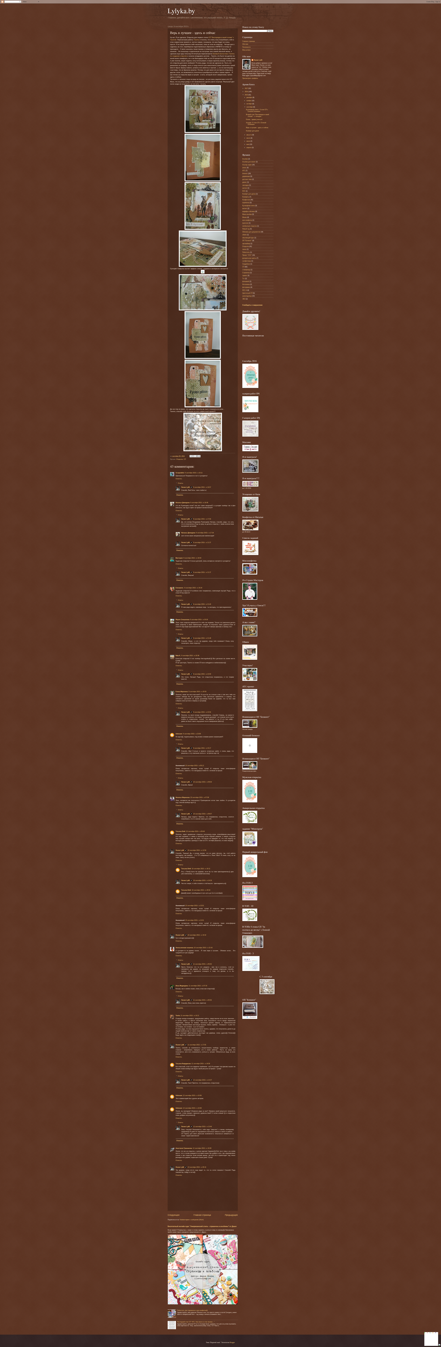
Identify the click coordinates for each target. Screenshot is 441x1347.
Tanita (178, 1015)
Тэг (243, 278)
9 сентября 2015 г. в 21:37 (202, 542)
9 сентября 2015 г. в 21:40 (202, 604)
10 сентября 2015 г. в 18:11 (201, 868)
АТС (243, 170)
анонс (244, 167)
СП (185, 459)
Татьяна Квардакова (183, 1063)
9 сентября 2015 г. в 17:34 (205, 533)
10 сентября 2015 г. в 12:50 (197, 850)
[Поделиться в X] (195, 456)
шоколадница (247, 296)
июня (248, 141)
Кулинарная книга (248, 205)
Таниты (196, 40)
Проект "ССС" (247, 255)
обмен (244, 235)
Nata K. (178, 655)
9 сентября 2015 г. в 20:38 (190, 655)
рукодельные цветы (249, 258)
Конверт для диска (249, 194)
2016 (246, 91)
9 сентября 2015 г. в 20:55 (197, 691)
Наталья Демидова (183, 502)
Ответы (180, 483)
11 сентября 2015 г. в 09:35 (202, 964)
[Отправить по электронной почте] (190, 456)
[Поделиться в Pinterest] (199, 456)
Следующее (174, 1215)
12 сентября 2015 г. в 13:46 (202, 1126)
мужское (245, 223)
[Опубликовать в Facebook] (197, 456)
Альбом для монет (248, 162)
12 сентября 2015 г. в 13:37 (202, 1080)
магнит (244, 208)
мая (248, 144)
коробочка (245, 202)
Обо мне (245, 44)
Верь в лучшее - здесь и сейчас (257, 127)
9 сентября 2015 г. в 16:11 (193, 473)
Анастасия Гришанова (184, 1148)
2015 (246, 95)
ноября (249, 100)
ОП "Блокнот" (247, 240)
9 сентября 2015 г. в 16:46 (199, 502)
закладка (245, 185)
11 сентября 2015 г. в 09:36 (202, 1000)
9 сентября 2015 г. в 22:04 (202, 712)
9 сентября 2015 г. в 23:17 (202, 748)
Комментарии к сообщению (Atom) (192, 1220)
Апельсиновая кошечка (184, 947)
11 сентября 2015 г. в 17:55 (197, 1045)
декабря (249, 97)
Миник (244, 217)
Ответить (179, 479)
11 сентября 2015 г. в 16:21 (190, 1015)
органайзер (246, 243)
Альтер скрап (247, 165)
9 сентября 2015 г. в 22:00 (202, 674)
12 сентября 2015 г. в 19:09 (202, 1148)
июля (248, 138)
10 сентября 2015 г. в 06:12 (194, 765)
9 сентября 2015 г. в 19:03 (192, 558)
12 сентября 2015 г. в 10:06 (192, 1095)
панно (244, 249)
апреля (249, 147)
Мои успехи (246, 50)
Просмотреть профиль (250, 78)
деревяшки (246, 176)
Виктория (179, 558)
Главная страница (202, 1215)
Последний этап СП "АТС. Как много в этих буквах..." (196, 1322)
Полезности (246, 47)
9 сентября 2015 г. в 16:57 (202, 487)
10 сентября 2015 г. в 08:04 (202, 782)
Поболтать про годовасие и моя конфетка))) (192, 1310)
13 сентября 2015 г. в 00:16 (197, 1167)
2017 (246, 88)
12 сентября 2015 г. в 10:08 (192, 1108)
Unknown (179, 734)
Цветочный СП (247, 293)
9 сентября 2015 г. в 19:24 (193, 588)
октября (249, 104)
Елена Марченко (182, 691)
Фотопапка (246, 284)
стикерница (246, 270)
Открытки (179, 459)
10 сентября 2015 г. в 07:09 (199, 797)
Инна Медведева (182, 986)
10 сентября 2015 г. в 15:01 (194, 905)
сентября (249, 107)
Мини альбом (247, 214)
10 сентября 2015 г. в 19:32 (197, 935)
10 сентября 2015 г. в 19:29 (202, 880)
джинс (244, 182)
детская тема (247, 179)
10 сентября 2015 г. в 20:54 (201, 890)
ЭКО (243, 299)
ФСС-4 (244, 290)
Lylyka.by (181, 10)
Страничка (246, 273)
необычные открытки (249, 226)
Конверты (245, 197)
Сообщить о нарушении (252, 305)
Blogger (232, 1342)
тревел (244, 275)
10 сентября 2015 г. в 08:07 (202, 814)
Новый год (246, 229)
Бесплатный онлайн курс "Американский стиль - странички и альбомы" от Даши (202, 1226)
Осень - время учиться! (254, 119)
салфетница (246, 261)
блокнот (245, 173)
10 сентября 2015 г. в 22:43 (203, 947)
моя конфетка (247, 220)
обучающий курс (248, 238)
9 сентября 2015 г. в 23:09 (192, 734)
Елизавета (180, 588)
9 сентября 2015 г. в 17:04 (202, 519)
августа (249, 135)
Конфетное (246, 200)
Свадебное (246, 264)
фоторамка (246, 287)
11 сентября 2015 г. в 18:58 (200, 1063)
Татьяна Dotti (180, 831)
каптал (244, 188)
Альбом (245, 159)
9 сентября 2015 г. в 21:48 (202, 638)
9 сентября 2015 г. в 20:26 (199, 619)
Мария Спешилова (182, 619)
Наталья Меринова (183, 797)
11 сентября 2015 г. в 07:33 (198, 986)
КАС (243, 191)
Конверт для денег (252, 131)
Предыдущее (231, 1215)
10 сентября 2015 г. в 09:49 (195, 831)
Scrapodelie (180, 473)
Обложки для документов (251, 232)
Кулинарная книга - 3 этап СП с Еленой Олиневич (257, 110)
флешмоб (245, 281)
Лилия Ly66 (185, 487)
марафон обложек (248, 211)
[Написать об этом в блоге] (193, 456)
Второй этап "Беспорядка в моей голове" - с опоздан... (257, 115)
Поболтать (246, 252)
